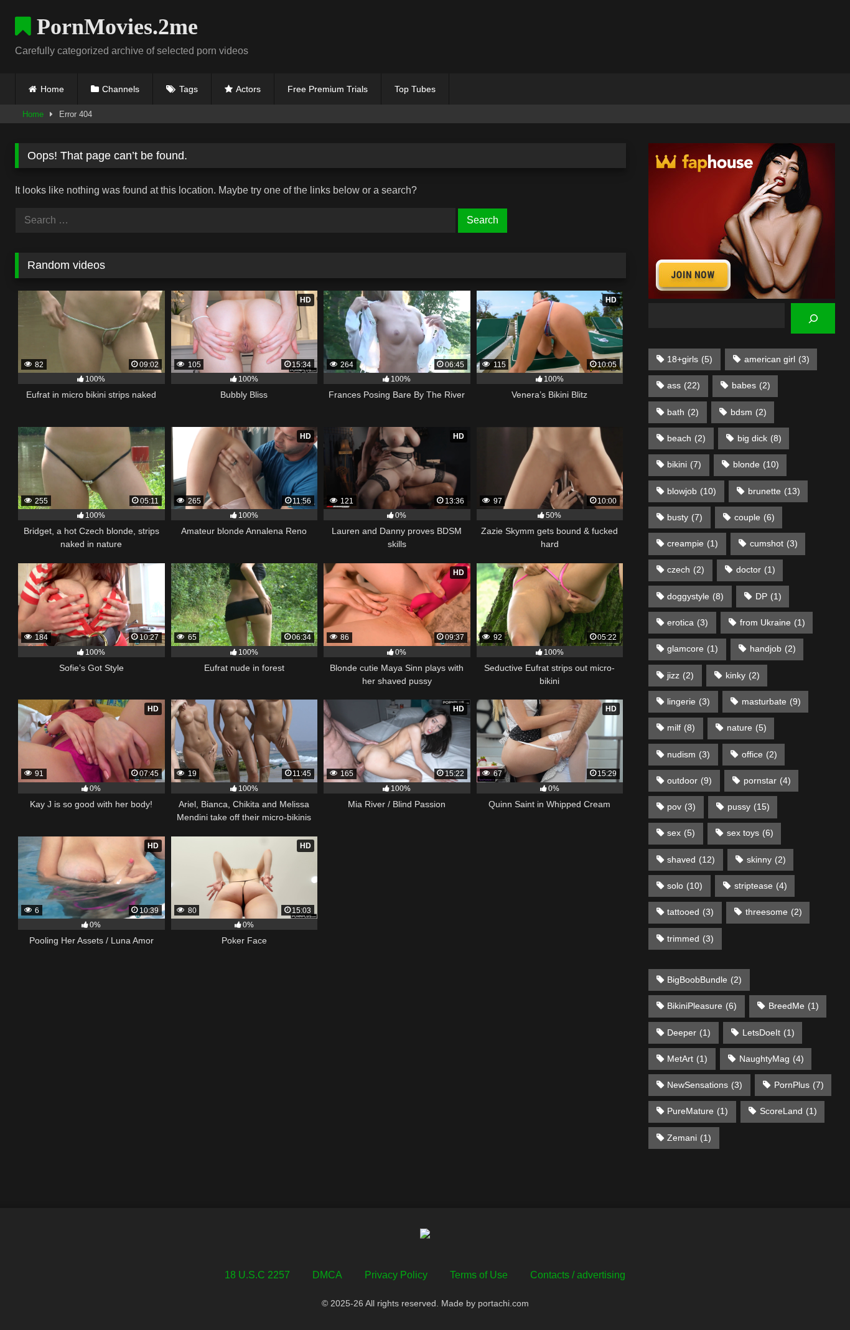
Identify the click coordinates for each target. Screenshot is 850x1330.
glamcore (692, 648)
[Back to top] (811, 1293)
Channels (120, 89)
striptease (760, 886)
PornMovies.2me (114, 26)
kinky (743, 675)
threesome (773, 912)
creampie (692, 543)
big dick (759, 438)
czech (685, 569)
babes (751, 385)
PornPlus (799, 1085)
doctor (755, 569)
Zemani (689, 1138)
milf (681, 728)
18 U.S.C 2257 (257, 1275)
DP (768, 596)
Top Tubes (415, 89)
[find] (813, 318)
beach (686, 438)
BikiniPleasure (702, 1006)
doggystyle (695, 596)
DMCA (327, 1275)
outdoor (689, 780)
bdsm (749, 412)
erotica (687, 622)
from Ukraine (772, 622)
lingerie (688, 701)
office (759, 754)
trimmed (690, 939)
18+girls (689, 359)
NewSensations (704, 1085)
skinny (766, 859)
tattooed (690, 912)
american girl (777, 359)
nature (747, 728)
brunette (774, 491)
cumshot (774, 543)
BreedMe (793, 1006)
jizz (680, 675)
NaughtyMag (771, 1059)
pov (681, 807)
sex (681, 833)
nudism (688, 754)
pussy (748, 807)
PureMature (697, 1111)
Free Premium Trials (327, 89)
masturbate (771, 701)
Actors (248, 89)
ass (683, 385)
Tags (188, 89)
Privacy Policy (396, 1275)
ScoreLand (788, 1111)
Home (52, 89)
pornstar (767, 780)
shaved (691, 859)
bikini (684, 464)
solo (685, 886)
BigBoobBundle (704, 980)
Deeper (689, 1032)
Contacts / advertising (577, 1275)
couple (754, 517)
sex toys (750, 833)
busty (685, 517)
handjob (773, 648)
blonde (756, 464)
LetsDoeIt (768, 1032)
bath (683, 412)
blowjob (691, 491)
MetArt (687, 1059)
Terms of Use (479, 1275)
